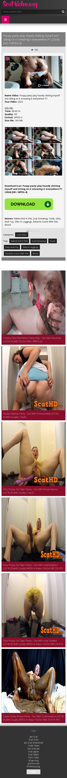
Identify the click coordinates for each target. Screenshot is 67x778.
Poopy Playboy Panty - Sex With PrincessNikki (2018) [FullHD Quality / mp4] (30, 415)
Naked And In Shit (19, 241)
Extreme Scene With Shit (16, 253)
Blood (35, 253)
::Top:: (33, 730)
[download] (29, 204)
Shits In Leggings (30, 247)
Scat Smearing (38, 241)
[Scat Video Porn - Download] (20, 4)
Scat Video (22, 234)
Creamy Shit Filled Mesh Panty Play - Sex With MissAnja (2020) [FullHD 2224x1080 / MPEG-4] (32, 339)
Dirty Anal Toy (11, 247)
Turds (52, 241)
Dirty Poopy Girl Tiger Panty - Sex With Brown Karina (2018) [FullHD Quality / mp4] (30, 491)
